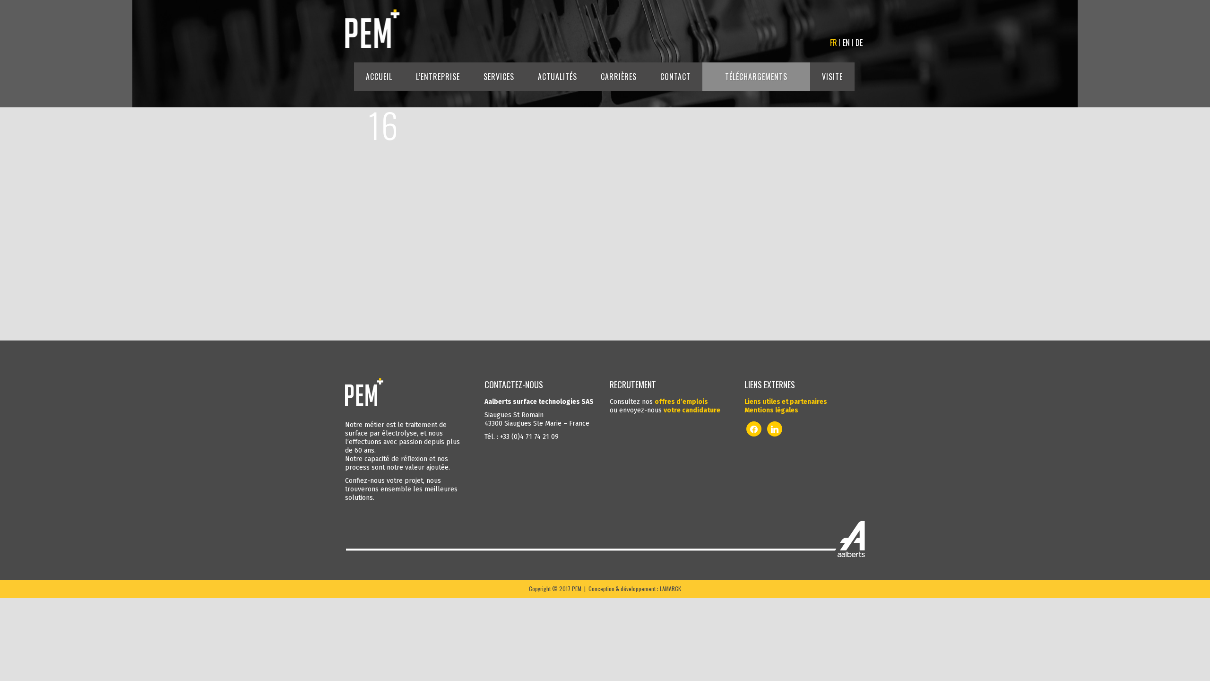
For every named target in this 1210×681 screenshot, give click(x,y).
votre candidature (692, 410)
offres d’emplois (681, 402)
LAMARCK (670, 589)
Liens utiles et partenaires (785, 402)
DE (859, 42)
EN (846, 42)
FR (833, 42)
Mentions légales (771, 410)
